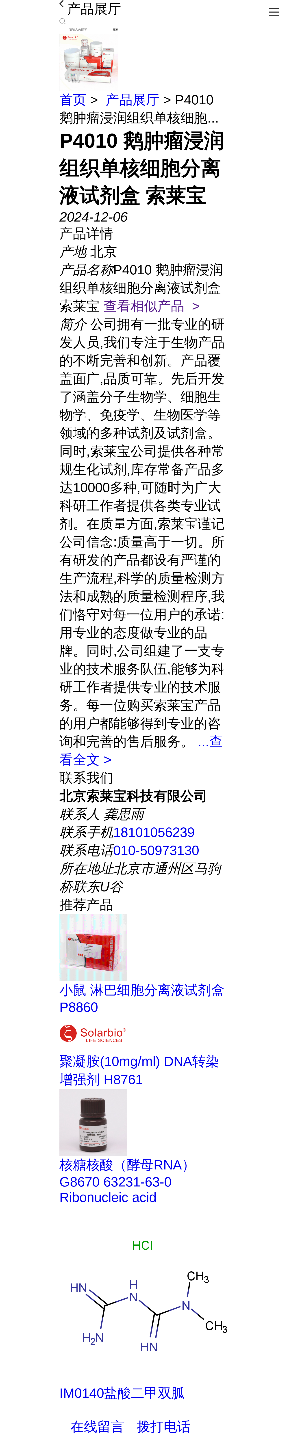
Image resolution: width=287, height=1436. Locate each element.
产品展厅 (132, 99)
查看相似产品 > (152, 306)
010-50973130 (156, 850)
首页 (72, 99)
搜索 (116, 29)
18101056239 (154, 832)
